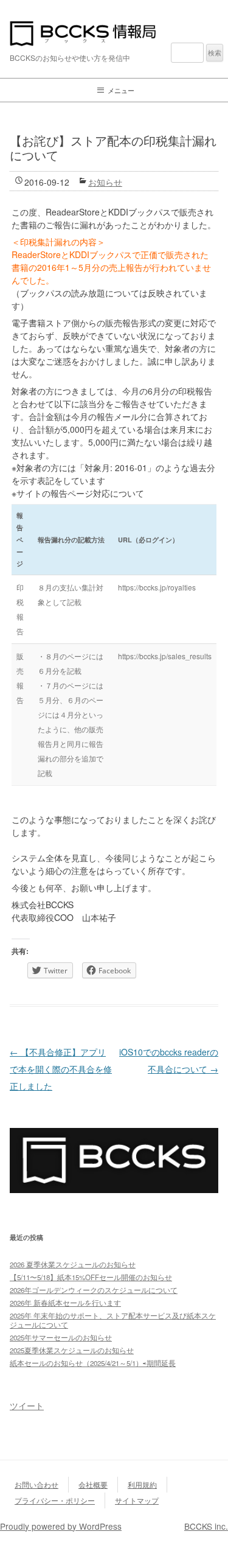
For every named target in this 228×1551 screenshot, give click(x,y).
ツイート (27, 1405)
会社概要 (93, 1484)
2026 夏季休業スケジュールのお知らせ (73, 1264)
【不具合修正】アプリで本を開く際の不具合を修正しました (61, 1069)
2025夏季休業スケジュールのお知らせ (72, 1350)
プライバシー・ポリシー (55, 1500)
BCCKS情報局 (114, 33)
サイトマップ (137, 1500)
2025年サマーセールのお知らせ (61, 1337)
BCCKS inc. (206, 1526)
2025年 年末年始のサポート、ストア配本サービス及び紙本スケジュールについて (113, 1320)
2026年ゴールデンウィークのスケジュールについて (94, 1290)
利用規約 (142, 1484)
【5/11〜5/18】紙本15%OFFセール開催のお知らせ (91, 1277)
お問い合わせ (36, 1484)
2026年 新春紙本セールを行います (65, 1303)
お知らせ (105, 182)
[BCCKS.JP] (114, 1189)
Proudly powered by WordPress (61, 1526)
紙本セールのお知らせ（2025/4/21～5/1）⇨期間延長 (93, 1363)
